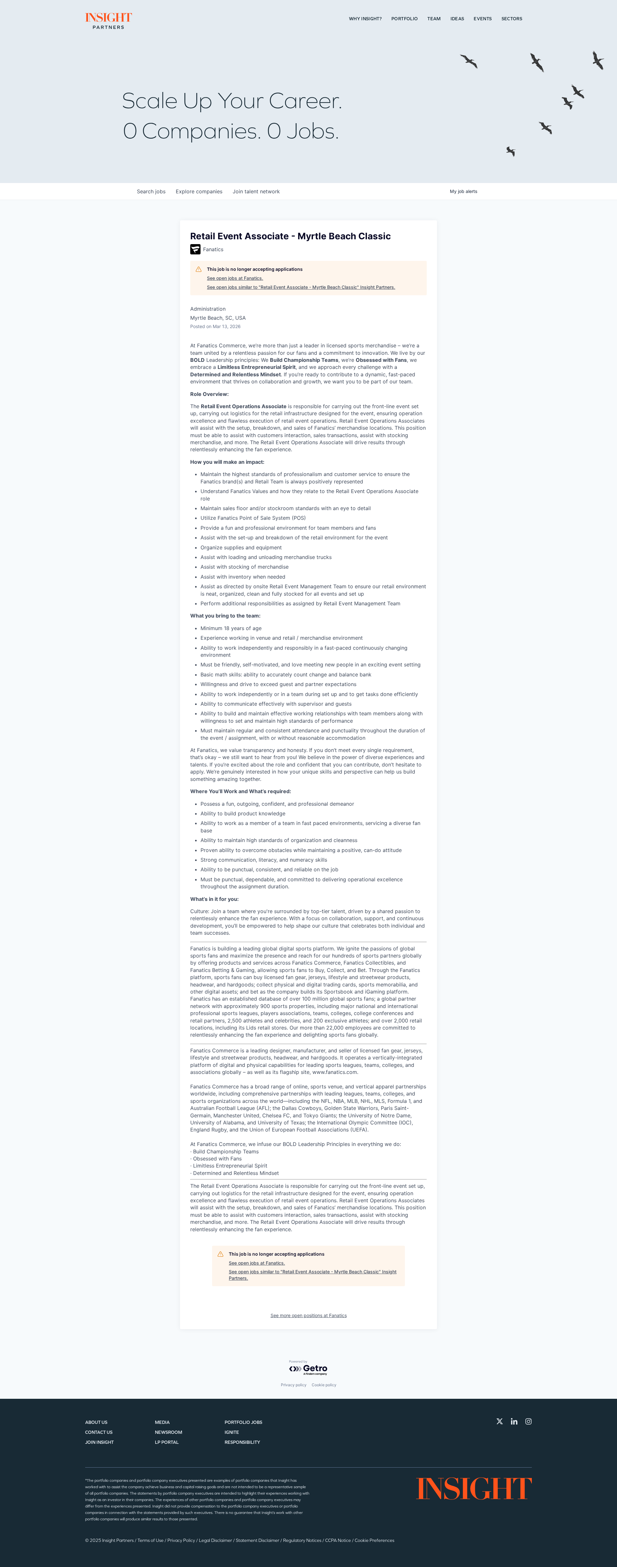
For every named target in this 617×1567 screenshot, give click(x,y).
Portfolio (404, 19)
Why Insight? (365, 19)
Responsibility (242, 1442)
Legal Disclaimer (216, 1540)
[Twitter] (499, 1421)
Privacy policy (294, 1384)
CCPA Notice (338, 1540)
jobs (151, 191)
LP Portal (167, 1442)
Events (483, 19)
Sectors (512, 19)
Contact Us (98, 1432)
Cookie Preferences (374, 1540)
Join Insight (99, 1442)
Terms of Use (151, 1540)
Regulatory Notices (302, 1540)
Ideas (457, 19)
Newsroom (168, 1432)
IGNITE (232, 1432)
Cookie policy (324, 1384)
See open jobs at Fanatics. (235, 278)
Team (434, 19)
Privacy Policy (181, 1540)
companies (199, 191)
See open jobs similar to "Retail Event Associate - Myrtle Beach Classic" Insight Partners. (301, 287)
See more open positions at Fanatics (309, 1315)
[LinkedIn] (514, 1421)
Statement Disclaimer (258, 1540)
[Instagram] (528, 1421)
